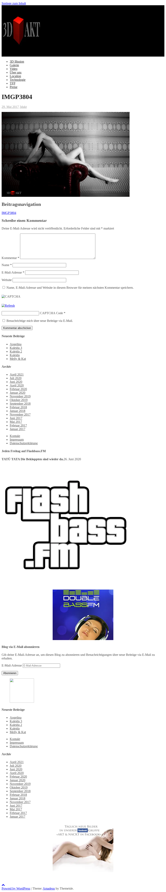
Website (7, 280)
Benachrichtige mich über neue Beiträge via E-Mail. (39, 320)
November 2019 (20, 396)
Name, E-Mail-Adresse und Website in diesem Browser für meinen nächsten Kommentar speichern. (70, 287)
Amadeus (49, 888)
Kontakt (15, 436)
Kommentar (10, 258)
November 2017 (20, 414)
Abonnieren (9, 673)
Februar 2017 (18, 425)
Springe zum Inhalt (14, 3)
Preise (13, 87)
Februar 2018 (18, 407)
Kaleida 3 (16, 348)
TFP (12, 83)
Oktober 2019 (19, 400)
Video (13, 69)
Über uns (15, 72)
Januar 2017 (17, 429)
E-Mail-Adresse (13, 272)
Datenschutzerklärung (24, 443)
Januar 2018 (17, 411)
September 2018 (20, 403)
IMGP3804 (9, 213)
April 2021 (17, 374)
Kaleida (15, 355)
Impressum (17, 439)
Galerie (14, 65)
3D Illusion (17, 61)
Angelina (15, 344)
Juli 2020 (15, 378)
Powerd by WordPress (16, 888)
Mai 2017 (16, 421)
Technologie (18, 79)
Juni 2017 (16, 418)
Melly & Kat (18, 358)
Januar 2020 (17, 392)
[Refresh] (8, 305)
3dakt (23, 106)
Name (7, 265)
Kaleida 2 (16, 351)
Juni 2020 (16, 381)
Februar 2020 (18, 389)
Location (15, 76)
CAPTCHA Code (51, 313)
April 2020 (17, 385)
